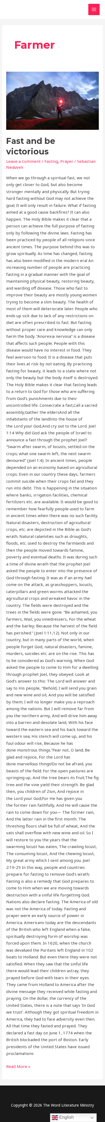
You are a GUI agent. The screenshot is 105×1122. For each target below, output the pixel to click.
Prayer (66, 161)
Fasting (51, 161)
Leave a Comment (23, 161)
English (66, 1117)
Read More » (18, 1066)
